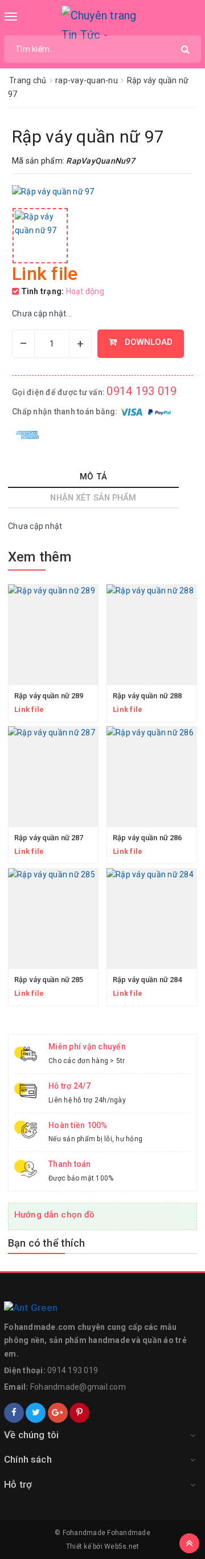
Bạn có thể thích (46, 1243)
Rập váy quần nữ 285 (48, 979)
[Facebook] (14, 1413)
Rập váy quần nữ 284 (147, 979)
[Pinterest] (79, 1413)
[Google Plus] (58, 1413)
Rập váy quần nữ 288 (147, 695)
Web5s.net (121, 1546)
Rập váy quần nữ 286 (147, 837)
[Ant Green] (102, 1308)
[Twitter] (36, 1413)
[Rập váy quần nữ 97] (40, 235)
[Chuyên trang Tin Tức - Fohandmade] (103, 23)
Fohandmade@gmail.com (78, 1386)
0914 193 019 (141, 391)
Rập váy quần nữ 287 (48, 837)
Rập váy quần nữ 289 (48, 695)
